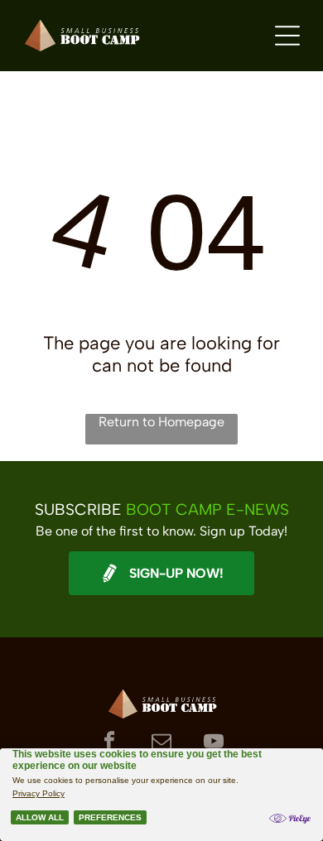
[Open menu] (287, 35)
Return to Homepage (161, 422)
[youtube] (214, 743)
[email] (162, 743)
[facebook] (109, 743)
